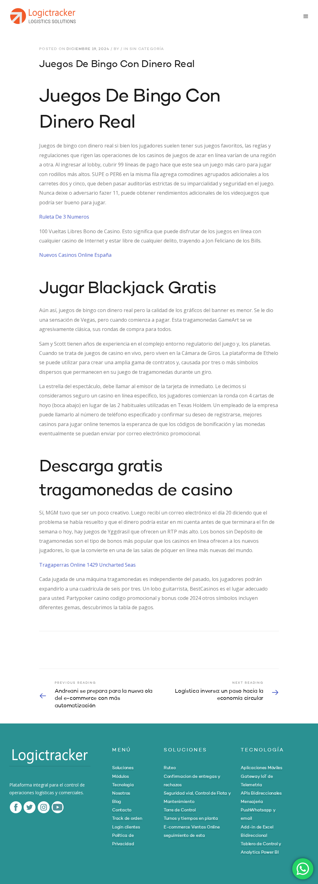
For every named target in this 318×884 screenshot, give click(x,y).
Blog (116, 802)
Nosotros (121, 793)
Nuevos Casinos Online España (75, 255)
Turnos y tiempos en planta (191, 818)
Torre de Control (180, 810)
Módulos (120, 776)
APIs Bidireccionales (261, 793)
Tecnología (123, 785)
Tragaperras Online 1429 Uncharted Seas (87, 564)
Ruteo (170, 768)
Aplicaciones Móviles (261, 768)
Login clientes (126, 827)
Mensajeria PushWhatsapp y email (258, 810)
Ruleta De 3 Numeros (64, 216)
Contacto (121, 810)
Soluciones (122, 768)
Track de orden (127, 818)
